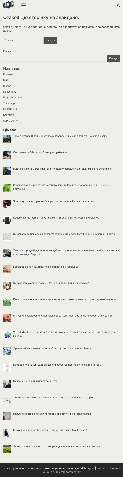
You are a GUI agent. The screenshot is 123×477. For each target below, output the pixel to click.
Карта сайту (10, 120)
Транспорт (9, 103)
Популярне (9, 91)
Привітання (10, 108)
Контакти (8, 114)
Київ (5, 80)
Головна (8, 74)
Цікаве (7, 85)
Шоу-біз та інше (12, 97)
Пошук (7, 51)
